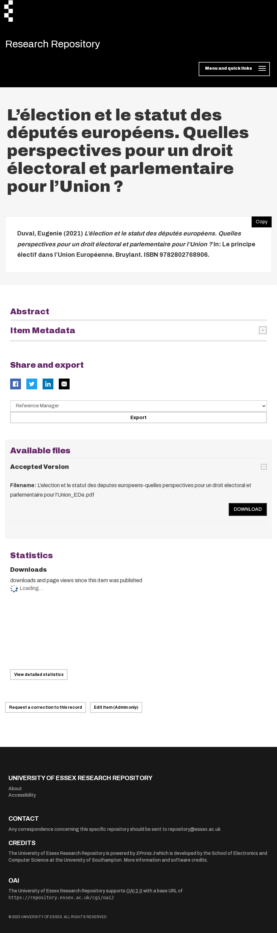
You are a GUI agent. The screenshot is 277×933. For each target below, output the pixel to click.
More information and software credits (165, 860)
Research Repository (52, 44)
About (15, 788)
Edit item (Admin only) (116, 707)
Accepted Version (39, 466)
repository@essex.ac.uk (194, 829)
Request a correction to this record (45, 707)
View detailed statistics (39, 674)
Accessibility (22, 795)
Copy (259, 220)
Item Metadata (42, 330)
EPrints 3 (145, 853)
